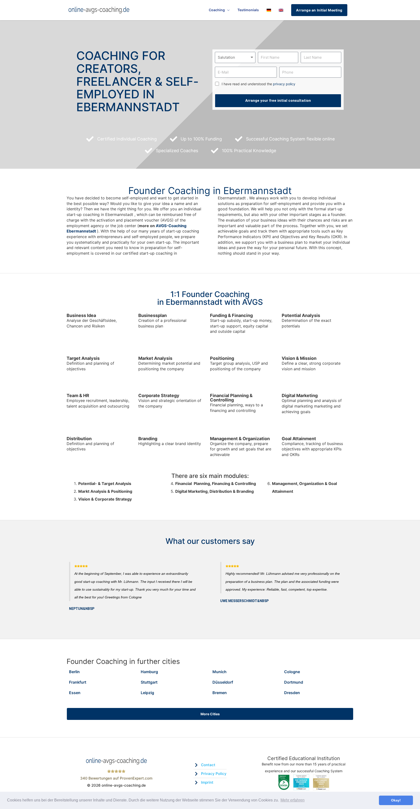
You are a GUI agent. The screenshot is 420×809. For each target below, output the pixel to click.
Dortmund (293, 682)
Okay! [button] (396, 800)
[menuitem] (269, 10)
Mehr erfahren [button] (292, 800)
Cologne (292, 671)
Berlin (74, 671)
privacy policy (284, 84)
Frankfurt (77, 682)
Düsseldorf (222, 682)
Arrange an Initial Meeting (319, 10)
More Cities (210, 714)
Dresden (292, 692)
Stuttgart (149, 682)
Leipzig (147, 692)
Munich (219, 671)
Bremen (219, 692)
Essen (74, 692)
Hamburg (149, 671)
